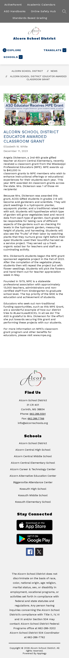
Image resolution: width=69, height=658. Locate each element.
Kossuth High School (33, 488)
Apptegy (41, 653)
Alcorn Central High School (32, 449)
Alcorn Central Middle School (33, 456)
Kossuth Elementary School (33, 501)
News (54, 71)
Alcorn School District (27, 71)
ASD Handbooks (15, 11)
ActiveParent (13, 4)
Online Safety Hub (43, 11)
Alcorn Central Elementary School (33, 462)
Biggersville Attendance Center (33, 482)
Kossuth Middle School (33, 495)
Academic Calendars (41, 4)
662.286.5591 (38, 413)
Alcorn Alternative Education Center (33, 475)
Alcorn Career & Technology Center (33, 469)
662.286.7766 (36, 418)
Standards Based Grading (30, 18)
